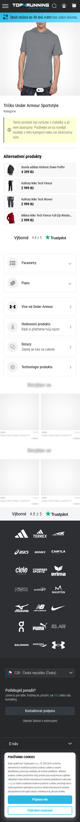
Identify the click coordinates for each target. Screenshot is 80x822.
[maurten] (58, 589)
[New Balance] (40, 608)
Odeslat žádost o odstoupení (40, 721)
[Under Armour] (58, 645)
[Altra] (58, 533)
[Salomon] (21, 645)
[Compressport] (40, 570)
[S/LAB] (58, 626)
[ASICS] (21, 552)
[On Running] (21, 626)
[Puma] (40, 626)
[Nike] (58, 608)
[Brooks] (40, 552)
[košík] (74, 6)
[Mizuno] (21, 608)
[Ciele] (21, 570)
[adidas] (21, 533)
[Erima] (58, 570)
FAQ (56, 695)
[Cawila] (58, 552)
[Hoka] (21, 589)
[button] (40, 263)
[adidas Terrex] (40, 533)
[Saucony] (40, 645)
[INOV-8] (40, 589)
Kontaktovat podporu (40, 711)
